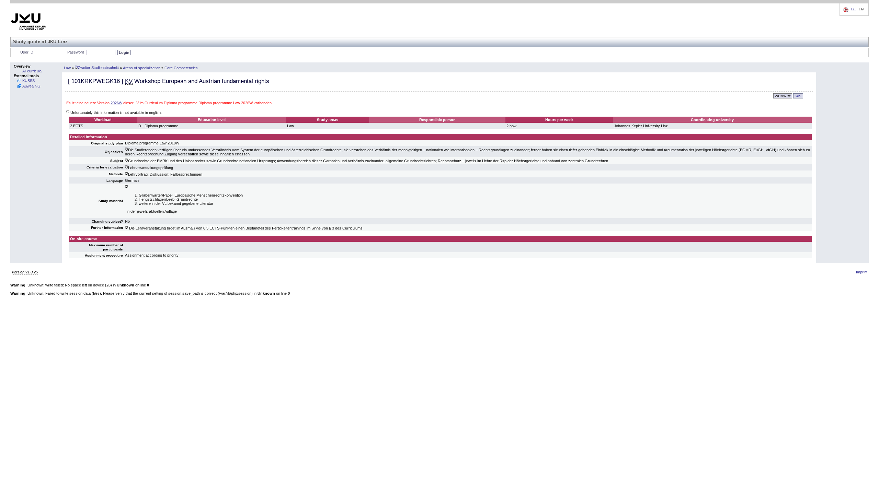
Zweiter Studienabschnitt (97, 68)
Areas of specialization (141, 68)
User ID (26, 52)
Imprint (861, 272)
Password (75, 52)
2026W (116, 103)
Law (67, 68)
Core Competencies (181, 68)
